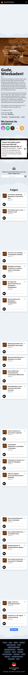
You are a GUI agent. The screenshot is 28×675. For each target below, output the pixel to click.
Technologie (20, 649)
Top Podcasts (12, 671)
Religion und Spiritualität (13, 647)
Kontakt (23, 671)
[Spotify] (7, 128)
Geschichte (20, 652)
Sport (18, 659)
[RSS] (22, 128)
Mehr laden (14, 629)
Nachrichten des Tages (14, 117)
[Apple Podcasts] (3, 128)
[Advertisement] (14, 18)
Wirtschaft (22, 642)
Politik (23, 117)
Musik (19, 645)
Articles (18, 671)
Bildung (15, 642)
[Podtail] (12, 128)
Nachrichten (4, 117)
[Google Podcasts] (17, 128)
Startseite (5, 671)
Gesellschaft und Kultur (10, 649)
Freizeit (23, 654)
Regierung (7, 656)
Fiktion (14, 652)
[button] (26, 2)
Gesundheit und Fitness (17, 656)
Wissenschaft (11, 659)
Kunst (10, 642)
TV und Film (7, 652)
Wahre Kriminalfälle (7, 654)
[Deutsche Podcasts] (14, 664)
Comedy (5, 642)
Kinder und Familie (11, 645)
